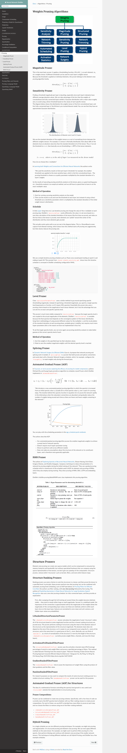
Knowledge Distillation (8, 44)
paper (39, 211)
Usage (4, 16)
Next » (25, 751)
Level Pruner (6, 61)
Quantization (6, 42)
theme (52, 749)
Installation (5, 14)
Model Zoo (5, 25)
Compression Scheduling (9, 19)
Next (93, 742)
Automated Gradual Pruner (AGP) (12, 67)
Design (4, 30)
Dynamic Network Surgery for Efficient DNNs (49, 352)
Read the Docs (67, 749)
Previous (38, 742)
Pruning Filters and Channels (10, 81)
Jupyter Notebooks (7, 27)
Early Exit (4, 75)
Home (4, 11)
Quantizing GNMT (7, 89)
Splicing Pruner (7, 64)
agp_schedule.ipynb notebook (76, 432)
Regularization (6, 39)
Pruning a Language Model (9, 84)
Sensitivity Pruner (8, 59)
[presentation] (78, 72)
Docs (34, 3)
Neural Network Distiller (14, 2)
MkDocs (42, 749)
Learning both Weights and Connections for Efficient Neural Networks (57, 166)
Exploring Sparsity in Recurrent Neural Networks (58, 461)
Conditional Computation (9, 47)
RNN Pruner (6, 70)
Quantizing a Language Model (10, 86)
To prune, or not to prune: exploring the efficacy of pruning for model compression (61, 369)
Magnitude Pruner (8, 56)
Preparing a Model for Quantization (12, 22)
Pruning (4, 36)
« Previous (18, 751)
